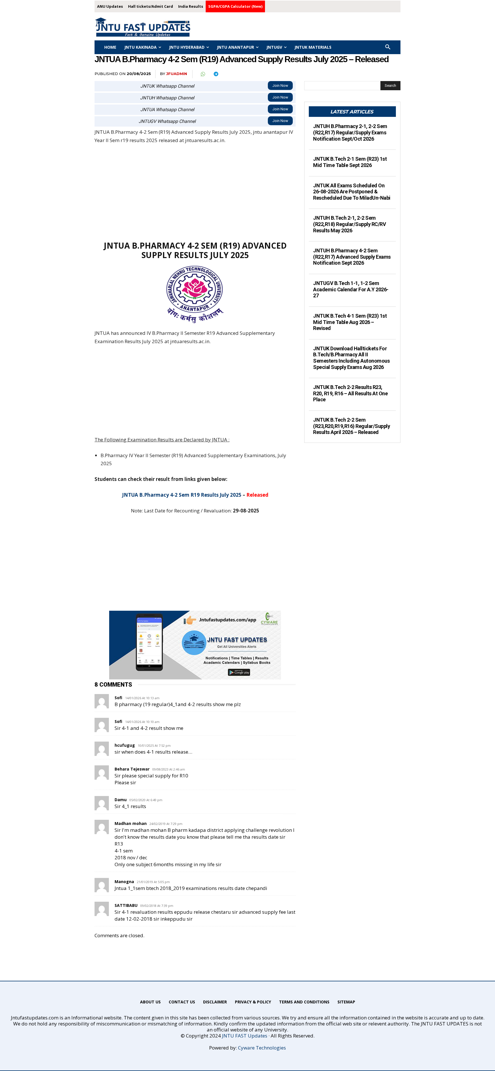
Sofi (118, 697)
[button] (388, 47)
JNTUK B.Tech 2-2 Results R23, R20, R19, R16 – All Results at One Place (350, 393)
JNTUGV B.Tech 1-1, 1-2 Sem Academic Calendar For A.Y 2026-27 (350, 289)
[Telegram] (215, 74)
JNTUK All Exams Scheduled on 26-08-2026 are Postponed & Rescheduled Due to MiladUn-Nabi (351, 191)
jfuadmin (176, 73)
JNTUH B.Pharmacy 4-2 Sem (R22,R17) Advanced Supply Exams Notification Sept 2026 (352, 256)
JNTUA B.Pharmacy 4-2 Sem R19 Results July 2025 (181, 495)
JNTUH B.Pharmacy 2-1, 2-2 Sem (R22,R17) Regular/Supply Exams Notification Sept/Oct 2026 (350, 132)
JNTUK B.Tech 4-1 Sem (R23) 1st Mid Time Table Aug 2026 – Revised (350, 322)
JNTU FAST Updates (244, 1035)
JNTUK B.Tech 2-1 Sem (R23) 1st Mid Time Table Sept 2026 (350, 162)
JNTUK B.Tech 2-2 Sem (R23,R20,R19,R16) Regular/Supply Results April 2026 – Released (351, 426)
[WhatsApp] (202, 74)
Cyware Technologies (262, 1047)
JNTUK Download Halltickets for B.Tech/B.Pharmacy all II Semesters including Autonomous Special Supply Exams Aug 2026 (351, 357)
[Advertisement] (195, 192)
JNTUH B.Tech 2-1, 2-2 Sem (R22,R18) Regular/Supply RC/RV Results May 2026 (349, 224)
